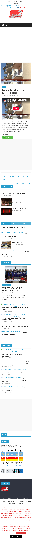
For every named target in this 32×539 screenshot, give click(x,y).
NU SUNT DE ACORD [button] (16, 536)
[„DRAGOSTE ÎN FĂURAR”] (6, 209)
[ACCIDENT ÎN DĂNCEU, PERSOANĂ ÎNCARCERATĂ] (15, 370)
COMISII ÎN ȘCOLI (23, 183)
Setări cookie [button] (10, 533)
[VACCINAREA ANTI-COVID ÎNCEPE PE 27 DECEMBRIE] (16, 349)
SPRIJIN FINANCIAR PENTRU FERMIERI (11, 5)
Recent (17, 224)
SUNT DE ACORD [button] (21, 533)
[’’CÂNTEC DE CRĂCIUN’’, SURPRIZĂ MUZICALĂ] (16, 266)
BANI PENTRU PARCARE (18, 242)
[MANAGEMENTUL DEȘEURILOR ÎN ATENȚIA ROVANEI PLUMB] (15, 314)
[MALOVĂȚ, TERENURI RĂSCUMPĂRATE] (12, 232)
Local (4, 86)
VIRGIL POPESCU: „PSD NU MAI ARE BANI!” (15, 178)
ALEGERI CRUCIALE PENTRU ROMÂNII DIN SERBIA (15, 326)
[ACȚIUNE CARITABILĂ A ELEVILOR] (11, 250)
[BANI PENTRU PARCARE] (6, 241)
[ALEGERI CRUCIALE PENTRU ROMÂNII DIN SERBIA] (15, 325)
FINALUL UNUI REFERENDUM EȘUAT (15, 333)
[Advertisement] (16, 43)
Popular (7, 224)
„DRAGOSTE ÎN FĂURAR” (19, 208)
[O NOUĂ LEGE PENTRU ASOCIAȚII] (11, 378)
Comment (27, 224)
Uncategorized (6, 285)
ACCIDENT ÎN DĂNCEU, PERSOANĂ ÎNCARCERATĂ (15, 373)
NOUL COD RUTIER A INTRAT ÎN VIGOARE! (14, 227)
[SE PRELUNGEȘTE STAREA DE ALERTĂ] (12, 386)
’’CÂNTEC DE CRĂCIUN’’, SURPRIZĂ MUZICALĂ (12, 289)
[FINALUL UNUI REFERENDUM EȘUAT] (11, 332)
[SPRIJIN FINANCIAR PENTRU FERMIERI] (6, 199)
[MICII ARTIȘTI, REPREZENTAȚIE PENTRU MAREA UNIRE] (15, 304)
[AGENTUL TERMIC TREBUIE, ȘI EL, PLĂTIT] (13, 361)
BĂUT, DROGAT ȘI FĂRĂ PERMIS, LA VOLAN (14, 193)
